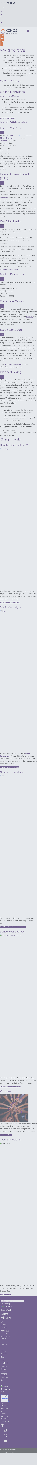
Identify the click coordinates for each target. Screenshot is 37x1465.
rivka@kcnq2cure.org (13, 364)
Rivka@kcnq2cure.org (9, 269)
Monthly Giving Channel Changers (6, 138)
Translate (8, 1306)
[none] (2, 132)
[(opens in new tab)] (18, 519)
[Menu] (27, 30)
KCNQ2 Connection (8, 730)
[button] (18, 130)
